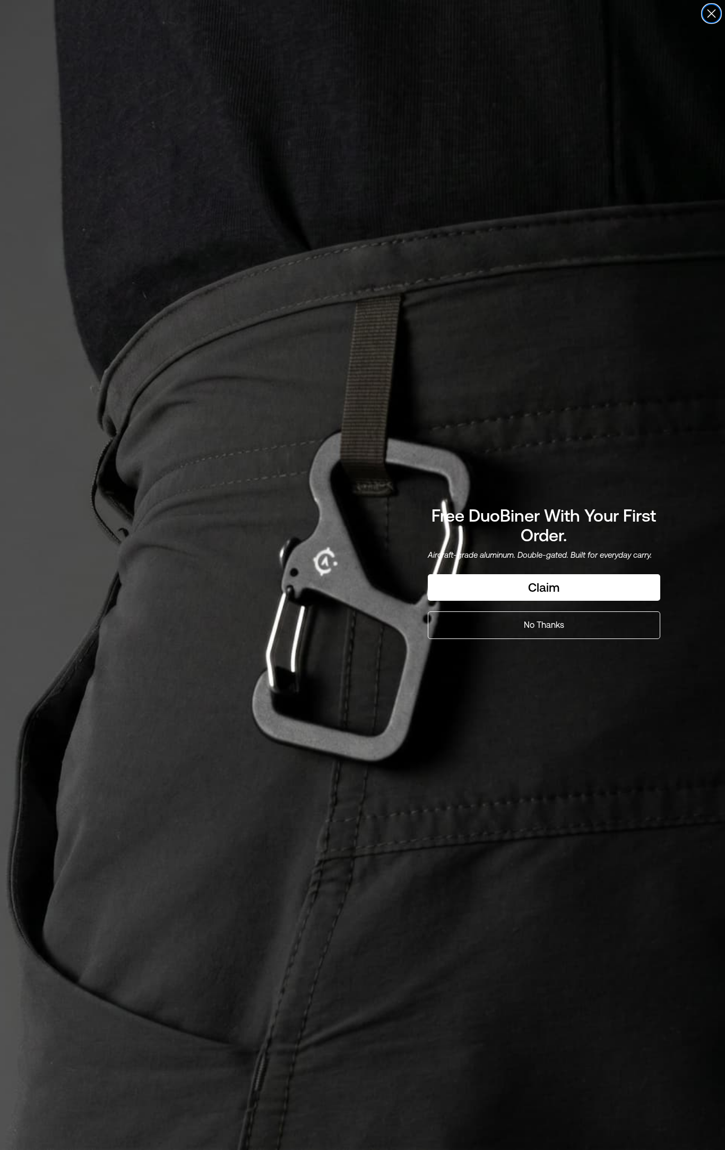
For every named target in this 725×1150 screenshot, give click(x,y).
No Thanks (544, 625)
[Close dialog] (711, 13)
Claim (543, 587)
